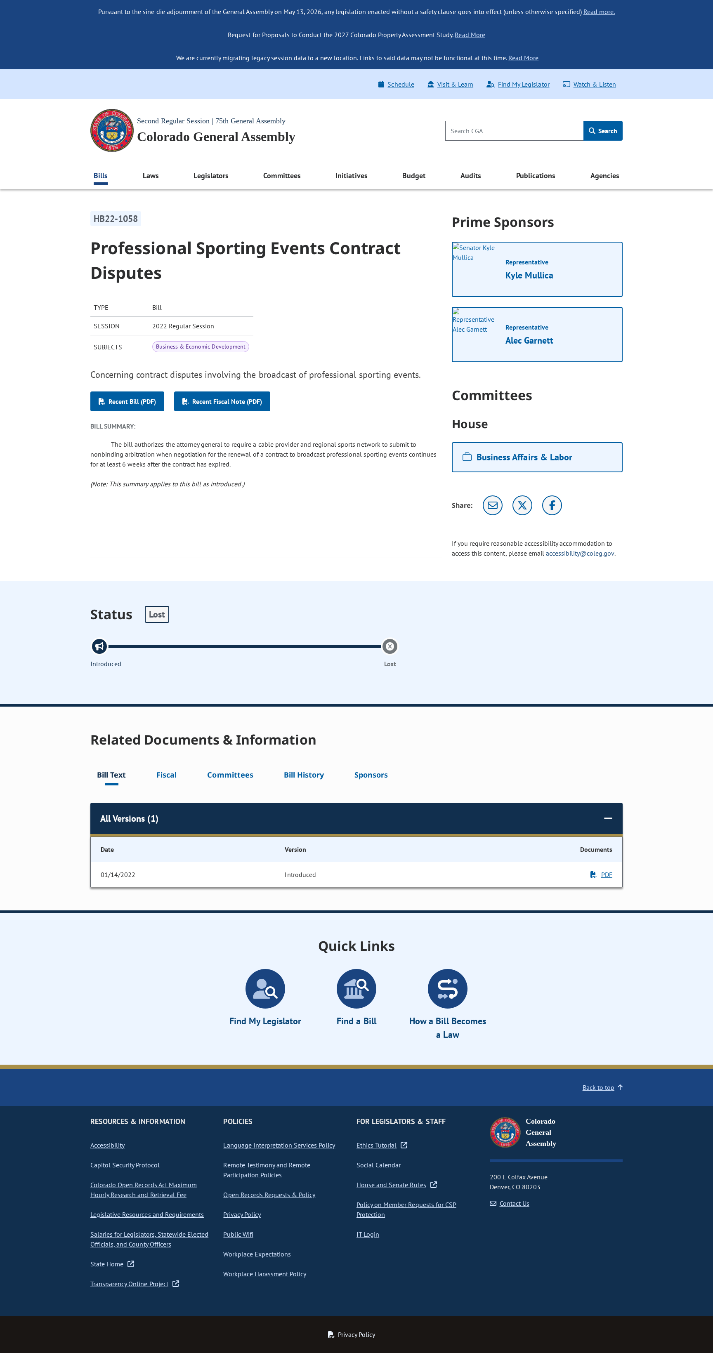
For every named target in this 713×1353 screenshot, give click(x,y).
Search (607, 131)
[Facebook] (552, 505)
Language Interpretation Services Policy (279, 1145)
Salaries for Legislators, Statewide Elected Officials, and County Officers (149, 1239)
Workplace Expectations (257, 1254)
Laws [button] (151, 175)
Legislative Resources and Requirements (147, 1214)
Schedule (400, 84)
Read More (470, 35)
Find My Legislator (523, 84)
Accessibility (107, 1145)
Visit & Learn (455, 84)
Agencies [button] (604, 175)
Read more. (599, 11)
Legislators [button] (211, 175)
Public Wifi (238, 1234)
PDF (606, 874)
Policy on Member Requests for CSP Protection (406, 1209)
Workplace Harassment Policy (264, 1274)
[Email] (493, 505)
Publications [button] (535, 175)
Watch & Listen (595, 84)
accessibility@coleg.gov (580, 553)
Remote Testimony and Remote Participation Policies (266, 1170)
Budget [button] (413, 175)
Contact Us (514, 1203)
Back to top (598, 1087)
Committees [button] (281, 175)
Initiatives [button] (351, 175)
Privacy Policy (241, 1214)
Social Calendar (378, 1165)
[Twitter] (522, 505)
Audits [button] (470, 175)
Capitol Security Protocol (125, 1165)
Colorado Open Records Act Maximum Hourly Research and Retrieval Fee (143, 1190)
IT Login (367, 1234)
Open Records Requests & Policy (269, 1194)
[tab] (111, 776)
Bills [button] (101, 175)
